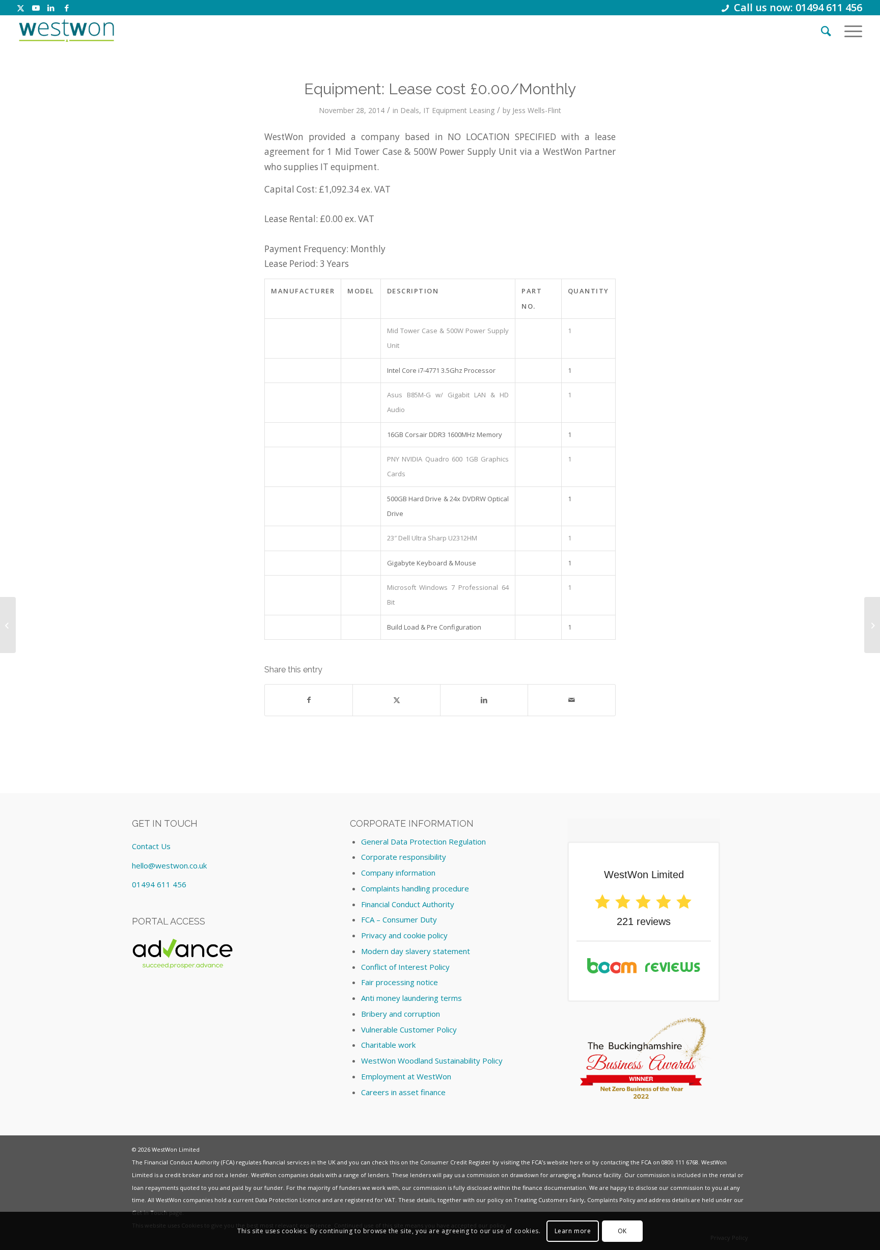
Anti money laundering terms (411, 998)
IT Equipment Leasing (458, 110)
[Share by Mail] (571, 700)
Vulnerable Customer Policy (409, 1029)
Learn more (573, 1230)
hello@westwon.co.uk (169, 865)
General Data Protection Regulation (423, 841)
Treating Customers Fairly (549, 1200)
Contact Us (151, 846)
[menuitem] (826, 30)
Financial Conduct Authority (407, 904)
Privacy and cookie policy (404, 935)
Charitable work (388, 1045)
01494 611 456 (159, 884)
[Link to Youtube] (36, 7)
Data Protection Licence (288, 1200)
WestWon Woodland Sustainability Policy (432, 1060)
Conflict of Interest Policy (405, 967)
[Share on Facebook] (308, 700)
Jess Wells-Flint (536, 110)
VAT (389, 1200)
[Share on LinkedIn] (484, 700)
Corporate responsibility (403, 857)
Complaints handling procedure (415, 888)
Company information (398, 872)
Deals (409, 110)
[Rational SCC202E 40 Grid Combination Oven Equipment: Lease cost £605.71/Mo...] (8, 625)
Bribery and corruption (400, 1014)
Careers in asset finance (403, 1092)
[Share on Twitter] (396, 700)
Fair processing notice (399, 982)
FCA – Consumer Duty (399, 919)
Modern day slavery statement (415, 951)
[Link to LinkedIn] (51, 7)
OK (622, 1230)
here (576, 1162)
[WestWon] (66, 30)
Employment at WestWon (406, 1076)
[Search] (826, 30)
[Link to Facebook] (66, 7)
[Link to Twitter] (20, 7)
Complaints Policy (611, 1200)
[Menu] (850, 30)
